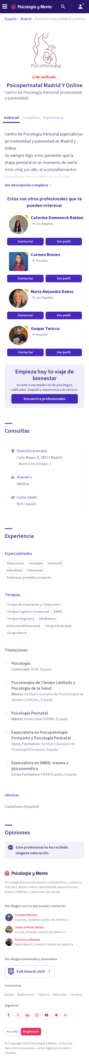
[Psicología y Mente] (31, 6)
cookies (10, 1053)
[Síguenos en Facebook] (8, 1015)
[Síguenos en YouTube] (46, 1015)
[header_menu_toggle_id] (4, 6)
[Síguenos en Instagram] (37, 1015)
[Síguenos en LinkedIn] (27, 1015)
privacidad (61, 1048)
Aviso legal (45, 1048)
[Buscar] (63, 6)
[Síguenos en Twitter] (18, 1015)
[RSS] (65, 1015)
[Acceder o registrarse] (80, 6)
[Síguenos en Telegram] (56, 1015)
